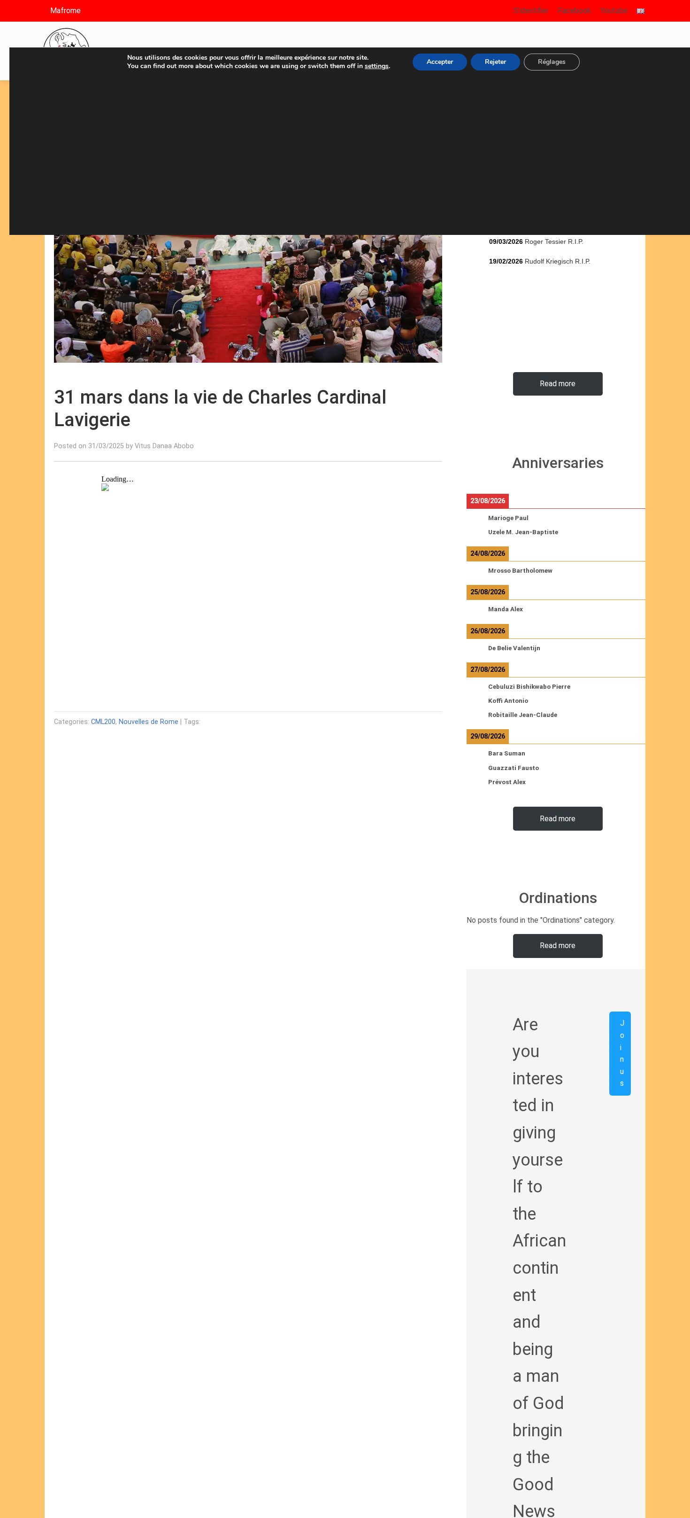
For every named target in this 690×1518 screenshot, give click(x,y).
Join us (622, 1053)
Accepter (440, 61)
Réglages (552, 61)
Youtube (614, 10)
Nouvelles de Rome (148, 722)
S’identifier (531, 10)
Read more (557, 383)
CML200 (103, 722)
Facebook (574, 10)
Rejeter (495, 61)
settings (377, 66)
